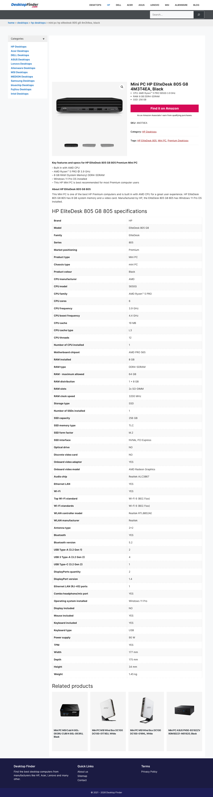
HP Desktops (38, 22)
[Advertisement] (127, 60)
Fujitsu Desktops (21, 89)
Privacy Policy (149, 771)
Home (11, 22)
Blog (196, 5)
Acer (130, 5)
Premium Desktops (178, 140)
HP (108, 5)
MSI (167, 5)
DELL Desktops (20, 55)
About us (83, 771)
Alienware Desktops (23, 68)
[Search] (198, 14)
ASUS (142, 5)
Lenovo (154, 5)
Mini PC (162, 140)
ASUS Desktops (20, 59)
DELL (118, 5)
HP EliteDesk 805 (147, 140)
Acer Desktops (20, 51)
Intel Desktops (20, 93)
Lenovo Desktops (21, 63)
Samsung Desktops (23, 80)
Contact (82, 780)
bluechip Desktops (22, 85)
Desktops (95, 5)
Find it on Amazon (165, 108)
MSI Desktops (19, 72)
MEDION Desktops (22, 76)
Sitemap (82, 776)
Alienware (181, 5)
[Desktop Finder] (25, 5)
